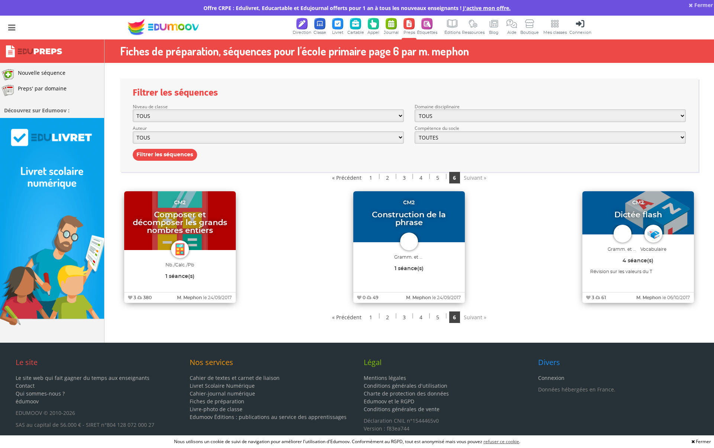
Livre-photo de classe (216, 409)
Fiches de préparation (217, 401)
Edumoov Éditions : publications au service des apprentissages (268, 416)
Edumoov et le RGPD (389, 401)
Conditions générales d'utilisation (405, 385)
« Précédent (346, 177)
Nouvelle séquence (41, 72)
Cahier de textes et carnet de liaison (235, 377)
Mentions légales (385, 377)
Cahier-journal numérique (222, 393)
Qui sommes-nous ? (40, 393)
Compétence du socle (437, 128)
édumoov (27, 401)
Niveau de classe (150, 106)
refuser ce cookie (501, 441)
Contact (25, 385)
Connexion (551, 377)
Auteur (140, 128)
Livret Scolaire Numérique (222, 385)
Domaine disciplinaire (437, 106)
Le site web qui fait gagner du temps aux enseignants (82, 377)
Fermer (703, 5)
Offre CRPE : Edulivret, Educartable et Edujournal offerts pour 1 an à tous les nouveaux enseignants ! (357, 8)
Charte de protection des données (406, 393)
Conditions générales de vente (402, 409)
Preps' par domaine (42, 88)
